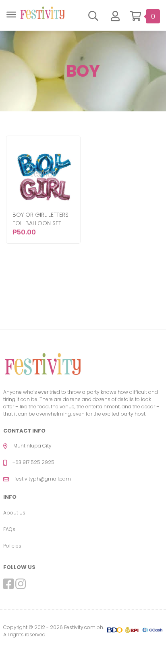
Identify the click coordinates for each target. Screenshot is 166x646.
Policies (12, 545)
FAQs (9, 529)
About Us (14, 512)
